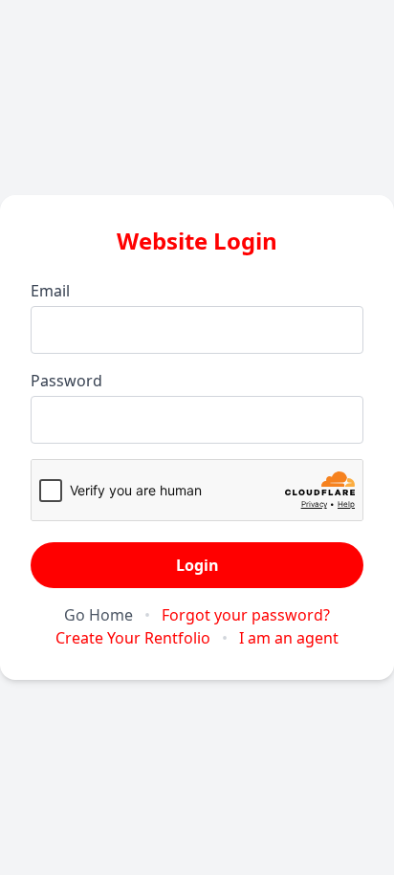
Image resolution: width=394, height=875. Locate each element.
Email (50, 290)
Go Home (98, 614)
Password (66, 380)
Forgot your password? (246, 614)
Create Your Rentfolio (132, 637)
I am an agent (289, 637)
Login (197, 565)
